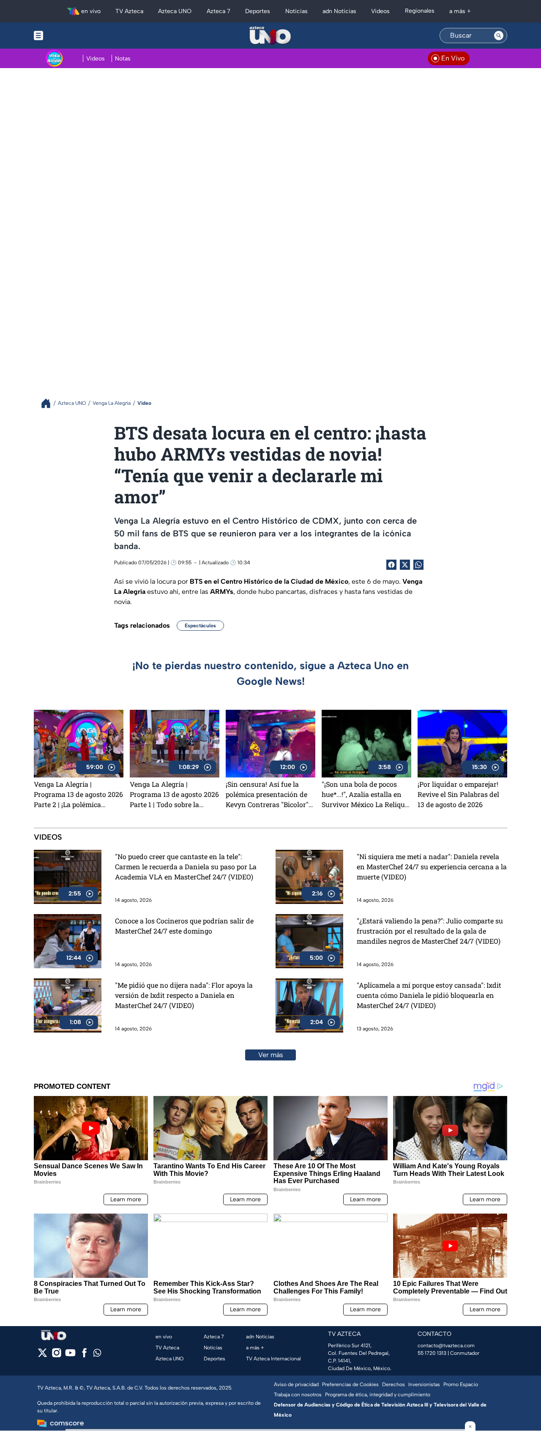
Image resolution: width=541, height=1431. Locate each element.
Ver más (270, 1055)
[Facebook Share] (391, 565)
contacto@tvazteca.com (446, 1346)
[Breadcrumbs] (49, 403)
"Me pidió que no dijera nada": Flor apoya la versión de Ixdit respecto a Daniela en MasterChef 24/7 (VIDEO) (184, 995)
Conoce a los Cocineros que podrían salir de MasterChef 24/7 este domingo (184, 925)
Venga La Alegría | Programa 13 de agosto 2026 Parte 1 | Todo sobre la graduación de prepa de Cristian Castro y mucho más (174, 794)
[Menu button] (67, 35)
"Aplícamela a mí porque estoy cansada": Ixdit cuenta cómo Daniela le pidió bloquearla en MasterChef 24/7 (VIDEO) (429, 995)
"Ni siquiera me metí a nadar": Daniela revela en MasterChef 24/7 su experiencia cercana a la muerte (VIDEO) (432, 866)
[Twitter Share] (405, 565)
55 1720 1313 (432, 1353)
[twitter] (42, 1355)
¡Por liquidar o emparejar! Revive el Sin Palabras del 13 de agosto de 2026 (458, 794)
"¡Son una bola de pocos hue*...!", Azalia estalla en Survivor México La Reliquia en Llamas (366, 794)
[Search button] (498, 35)
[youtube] (70, 1355)
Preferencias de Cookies (350, 1384)
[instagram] (56, 1355)
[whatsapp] (97, 1355)
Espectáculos (200, 626)
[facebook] (84, 1355)
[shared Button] (418, 565)
